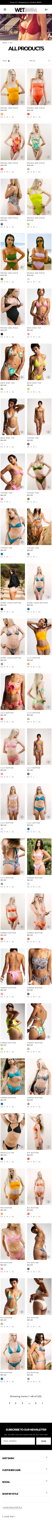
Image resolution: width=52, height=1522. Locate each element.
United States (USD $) (11, 1507)
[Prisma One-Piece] (13, 87)
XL (13, 117)
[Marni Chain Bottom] (13, 581)
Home (5, 43)
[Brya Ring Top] (39, 307)
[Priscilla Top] (13, 1131)
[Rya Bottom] (39, 1131)
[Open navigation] (7, 9)
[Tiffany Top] (39, 416)
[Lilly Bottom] (39, 636)
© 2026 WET (8, 1517)
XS (2, 117)
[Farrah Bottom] (39, 856)
